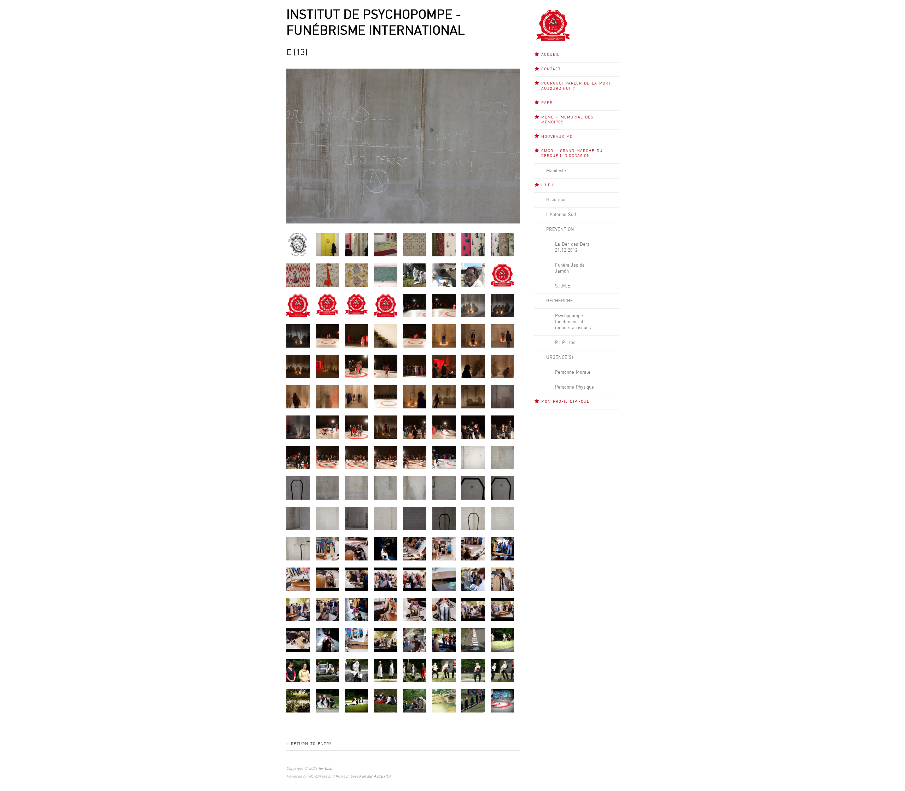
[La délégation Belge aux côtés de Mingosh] (298, 670)
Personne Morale (572, 372)
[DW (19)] (356, 397)
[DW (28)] (444, 427)
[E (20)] (473, 488)
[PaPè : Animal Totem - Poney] (356, 275)
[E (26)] (414, 518)
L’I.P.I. (548, 185)
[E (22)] (298, 518)
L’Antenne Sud (561, 214)
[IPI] (385, 305)
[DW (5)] (444, 336)
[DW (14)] (473, 366)
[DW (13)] (444, 366)
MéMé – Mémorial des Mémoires (567, 119)
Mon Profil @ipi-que (565, 402)
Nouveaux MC (557, 137)
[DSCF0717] (298, 336)
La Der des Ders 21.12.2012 (572, 247)
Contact (551, 69)
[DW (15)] (502, 366)
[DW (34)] (385, 457)
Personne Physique (574, 387)
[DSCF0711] (473, 305)
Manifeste (556, 170)
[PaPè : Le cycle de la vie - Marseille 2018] (414, 275)
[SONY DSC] (327, 549)
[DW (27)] (414, 427)
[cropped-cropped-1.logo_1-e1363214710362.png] (356, 304)
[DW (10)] (356, 366)
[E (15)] (327, 488)
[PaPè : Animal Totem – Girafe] (414, 245)
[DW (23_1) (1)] (502, 397)
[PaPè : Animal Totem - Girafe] (327, 275)
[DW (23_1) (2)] (298, 427)
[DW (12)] (414, 366)
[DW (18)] (327, 397)
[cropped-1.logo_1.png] (298, 305)
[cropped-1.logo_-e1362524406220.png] (327, 304)
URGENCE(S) (559, 357)
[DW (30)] (502, 427)
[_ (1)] (473, 640)
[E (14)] (298, 488)
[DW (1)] (327, 336)
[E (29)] (502, 518)
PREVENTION (560, 229)
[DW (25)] (356, 427)
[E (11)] (473, 457)
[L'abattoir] (385, 701)
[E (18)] (414, 488)
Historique (556, 199)
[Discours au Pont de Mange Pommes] (414, 701)
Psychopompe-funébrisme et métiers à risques (573, 321)
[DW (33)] (356, 457)
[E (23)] (327, 518)
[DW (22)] (444, 397)
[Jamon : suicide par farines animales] (502, 701)
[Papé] (298, 245)
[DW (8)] (298, 366)
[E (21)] (502, 488)
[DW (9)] (327, 366)
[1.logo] (502, 275)
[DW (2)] (356, 336)
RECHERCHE (559, 300)
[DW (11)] (385, 366)
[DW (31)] (298, 457)
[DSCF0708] (414, 305)
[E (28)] (473, 518)
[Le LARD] (414, 670)
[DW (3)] (385, 336)
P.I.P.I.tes (565, 342)
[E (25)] (385, 518)
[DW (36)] (444, 457)
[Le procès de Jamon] (327, 670)
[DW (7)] (502, 336)
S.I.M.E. (563, 286)
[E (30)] (298, 549)
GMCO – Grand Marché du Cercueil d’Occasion (572, 153)
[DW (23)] (473, 397)
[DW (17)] (298, 397)
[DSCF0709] (444, 305)
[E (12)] (502, 457)
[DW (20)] (385, 397)
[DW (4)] (414, 336)
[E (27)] (444, 518)
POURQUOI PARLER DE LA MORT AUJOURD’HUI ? (576, 86)
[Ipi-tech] (553, 25)
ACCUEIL (550, 55)
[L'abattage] (385, 670)
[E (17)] (385, 488)
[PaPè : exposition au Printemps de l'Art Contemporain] (327, 245)
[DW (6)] (473, 336)
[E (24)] (356, 518)
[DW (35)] (414, 457)
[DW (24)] (327, 427)
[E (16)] (356, 488)
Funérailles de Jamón (570, 268)
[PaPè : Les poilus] (298, 275)
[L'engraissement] (327, 701)
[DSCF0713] (502, 305)
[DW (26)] (385, 427)
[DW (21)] (414, 397)
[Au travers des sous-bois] (298, 701)
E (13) (297, 52)
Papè (547, 103)
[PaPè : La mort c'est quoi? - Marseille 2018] (385, 275)
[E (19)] (444, 488)
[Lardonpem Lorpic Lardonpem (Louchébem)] (444, 701)
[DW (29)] (473, 427)
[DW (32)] (327, 457)
